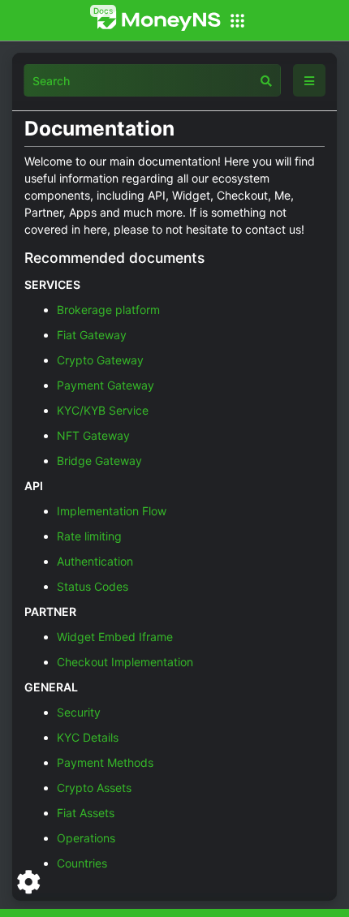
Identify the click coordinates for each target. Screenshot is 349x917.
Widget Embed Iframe (115, 637)
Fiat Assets (85, 813)
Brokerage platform (108, 309)
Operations (86, 838)
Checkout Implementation (125, 662)
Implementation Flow (111, 511)
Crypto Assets (94, 787)
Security (79, 712)
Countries (82, 863)
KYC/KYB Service (103, 410)
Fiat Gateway (92, 335)
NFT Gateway (93, 435)
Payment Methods (105, 762)
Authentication (95, 561)
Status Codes (92, 586)
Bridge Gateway (99, 460)
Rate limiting (89, 536)
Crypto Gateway (100, 360)
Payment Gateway (105, 385)
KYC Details (87, 737)
